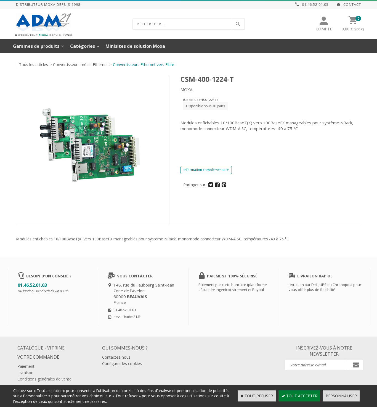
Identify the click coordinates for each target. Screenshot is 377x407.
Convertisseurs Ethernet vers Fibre (143, 64)
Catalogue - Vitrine (41, 348)
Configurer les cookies (122, 363)
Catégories (82, 46)
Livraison (25, 372)
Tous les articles (33, 64)
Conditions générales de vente (44, 379)
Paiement (25, 366)
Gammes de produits (36, 46)
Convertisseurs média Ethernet (80, 64)
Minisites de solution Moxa (135, 46)
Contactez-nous (116, 357)
